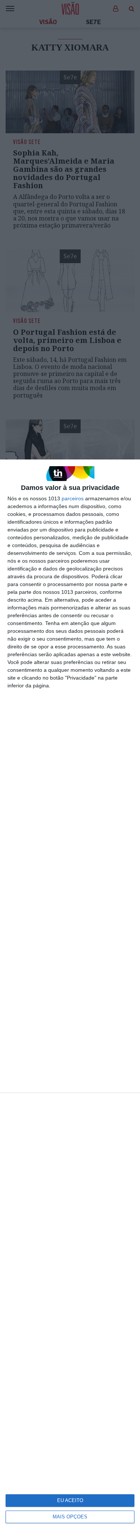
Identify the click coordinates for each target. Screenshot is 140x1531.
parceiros (73, 498)
